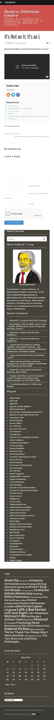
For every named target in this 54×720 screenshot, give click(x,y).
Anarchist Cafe (16, 417)
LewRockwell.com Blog (20, 507)
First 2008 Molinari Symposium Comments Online (26, 350)
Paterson (28, 619)
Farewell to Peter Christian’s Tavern (25, 356)
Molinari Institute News (21, 524)
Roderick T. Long (17, 320)
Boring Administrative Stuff (25, 585)
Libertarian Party (18, 512)
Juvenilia (9, 606)
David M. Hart (16, 451)
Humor (32, 600)
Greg (12, 355)
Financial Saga (35, 597)
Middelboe (41, 613)
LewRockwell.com (18, 504)
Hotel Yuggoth (17, 473)
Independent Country (20, 476)
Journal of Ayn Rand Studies (23, 487)
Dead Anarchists (17, 454)
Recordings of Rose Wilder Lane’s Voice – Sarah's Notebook (26, 325)
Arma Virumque (28, 584)
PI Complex (10, 622)
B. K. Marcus (15, 426)
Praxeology (24, 622)
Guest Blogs (21, 600)
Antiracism (11, 584)
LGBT (31, 613)
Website (31, 204)
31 (44, 679)
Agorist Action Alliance (20, 406)
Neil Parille (14, 532)
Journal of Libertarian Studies (24, 490)
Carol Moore (15, 431)
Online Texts (13, 619)
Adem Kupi (15, 398)
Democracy (24, 593)
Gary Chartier (16, 459)
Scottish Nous (16, 549)
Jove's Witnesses (33, 603)
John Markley (16, 484)
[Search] (44, 239)
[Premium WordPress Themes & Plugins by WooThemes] (36, 714)
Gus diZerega (16, 468)
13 (20, 672)
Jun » (13, 684)
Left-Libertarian (31, 609)
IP (20, 603)
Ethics (9, 596)
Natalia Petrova (17, 529)
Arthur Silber (16, 423)
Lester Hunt (15, 501)
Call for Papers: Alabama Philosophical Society (31, 136)
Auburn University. (29, 292)
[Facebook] (18, 95)
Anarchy (11, 580)
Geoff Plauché (16, 462)
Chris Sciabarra (17, 440)
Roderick (10, 43)
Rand (35, 623)
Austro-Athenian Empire (21, 13)
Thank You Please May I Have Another (26, 633)
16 (38, 672)
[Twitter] (13, 95)
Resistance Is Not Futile (19, 625)
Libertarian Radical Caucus (22, 515)
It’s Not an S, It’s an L (12, 134)
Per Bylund (15, 540)
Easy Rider (27, 366)
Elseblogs (38, 593)
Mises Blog (15, 521)
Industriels (11, 603)
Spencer (40, 629)
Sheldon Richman (17, 552)
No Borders (34, 616)
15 (32, 672)
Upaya (13, 557)
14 (26, 672)
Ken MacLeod (16, 493)
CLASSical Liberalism (19, 442)
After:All (13, 401)
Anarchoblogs (16, 420)
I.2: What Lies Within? (24, 385)
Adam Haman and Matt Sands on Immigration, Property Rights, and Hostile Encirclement (27, 363)
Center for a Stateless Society (24, 437)
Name (34, 186)
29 (32, 679)
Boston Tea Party (18, 428)
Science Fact (42, 625)
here (12, 303)
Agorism (13, 403)
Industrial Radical (18, 479)
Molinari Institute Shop (21, 526)
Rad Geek (14, 546)
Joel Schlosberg (17, 482)
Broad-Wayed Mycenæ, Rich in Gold (24, 370)
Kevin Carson (16, 496)
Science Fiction (13, 126)
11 (7, 672)
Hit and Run (15, 470)
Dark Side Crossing (37, 320)
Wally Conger (16, 560)
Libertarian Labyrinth (20, 510)
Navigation (10, 2)
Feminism (21, 597)
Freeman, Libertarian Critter (23, 456)
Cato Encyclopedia (27, 590)
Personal (41, 619)
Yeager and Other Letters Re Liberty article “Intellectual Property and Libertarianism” (25, 377)
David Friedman (17, 448)
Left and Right (16, 613)
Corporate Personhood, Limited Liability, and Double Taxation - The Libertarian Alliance (23, 346)
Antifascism (24, 581)
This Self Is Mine (32, 380)
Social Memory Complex (21, 554)
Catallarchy (15, 434)
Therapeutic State (33, 636)
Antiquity (36, 580)
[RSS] (8, 95)
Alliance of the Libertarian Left (24, 414)
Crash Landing (16, 445)
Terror (9, 632)
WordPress (17, 714)
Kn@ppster (15, 498)
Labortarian (23, 606)
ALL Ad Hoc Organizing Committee (26, 412)
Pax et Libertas (17, 538)
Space (33, 629)
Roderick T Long (17, 332)
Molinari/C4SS (15, 616)
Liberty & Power (17, 518)
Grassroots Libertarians (21, 465)
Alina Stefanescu (17, 409)
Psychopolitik (16, 543)
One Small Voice (17, 535)
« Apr (6, 684)
